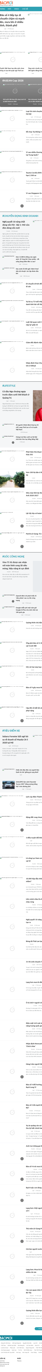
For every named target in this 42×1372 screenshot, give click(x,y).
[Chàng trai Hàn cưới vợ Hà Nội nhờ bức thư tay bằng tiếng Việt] (8, 440)
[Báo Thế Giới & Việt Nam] (27, 800)
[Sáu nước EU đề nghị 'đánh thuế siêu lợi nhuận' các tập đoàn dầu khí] (8, 272)
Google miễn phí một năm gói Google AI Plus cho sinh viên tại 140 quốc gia (27, 610)
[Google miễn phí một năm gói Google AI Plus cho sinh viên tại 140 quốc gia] (8, 611)
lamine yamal (4, 1347)
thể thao (3, 1345)
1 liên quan (37, 134)
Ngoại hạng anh (30, 1347)
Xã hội (40, 1352)
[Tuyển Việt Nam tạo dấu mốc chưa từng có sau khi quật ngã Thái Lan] (13, 59)
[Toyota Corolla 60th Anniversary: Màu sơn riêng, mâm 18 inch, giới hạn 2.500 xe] (12, 180)
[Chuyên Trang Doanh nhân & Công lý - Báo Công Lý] (28, 178)
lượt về (35, 1343)
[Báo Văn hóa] (28, 625)
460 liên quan (38, 690)
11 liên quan (27, 615)
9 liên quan (38, 884)
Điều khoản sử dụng (4, 1362)
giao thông (34, 1352)
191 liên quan (38, 368)
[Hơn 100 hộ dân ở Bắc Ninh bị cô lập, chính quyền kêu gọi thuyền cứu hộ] (12, 479)
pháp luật (12, 1347)
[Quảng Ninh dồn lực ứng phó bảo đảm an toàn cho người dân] (12, 1317)
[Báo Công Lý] (27, 1313)
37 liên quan (38, 985)
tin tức (20, 1350)
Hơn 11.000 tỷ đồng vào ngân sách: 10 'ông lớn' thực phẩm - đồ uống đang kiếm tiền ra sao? (27, 259)
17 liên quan (28, 789)
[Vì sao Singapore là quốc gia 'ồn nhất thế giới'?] (12, 200)
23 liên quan (39, 1049)
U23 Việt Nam (20, 1347)
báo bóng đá (21, 1345)
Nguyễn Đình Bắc (27, 1343)
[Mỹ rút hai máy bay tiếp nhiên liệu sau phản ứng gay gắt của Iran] (12, 674)
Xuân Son (14, 1350)
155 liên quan (14, 231)
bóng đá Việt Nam (5, 1343)
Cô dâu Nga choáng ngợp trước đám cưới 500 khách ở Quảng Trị (15, 394)
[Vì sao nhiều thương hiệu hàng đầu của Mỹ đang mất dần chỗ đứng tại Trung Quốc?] (12, 159)
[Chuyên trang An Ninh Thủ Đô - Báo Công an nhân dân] (29, 73)
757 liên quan (38, 1295)
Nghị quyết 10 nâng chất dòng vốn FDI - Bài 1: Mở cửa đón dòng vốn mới (15, 225)
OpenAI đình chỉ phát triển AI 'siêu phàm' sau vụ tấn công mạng (26, 598)
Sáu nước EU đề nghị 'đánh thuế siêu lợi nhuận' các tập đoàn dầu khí (27, 271)
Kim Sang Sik (26, 1352)
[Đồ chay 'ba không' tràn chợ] (12, 139)
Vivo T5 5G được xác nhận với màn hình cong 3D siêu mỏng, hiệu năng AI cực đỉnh (15, 565)
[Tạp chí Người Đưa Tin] (4, 571)
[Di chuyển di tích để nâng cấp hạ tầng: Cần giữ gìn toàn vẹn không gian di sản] (12, 291)
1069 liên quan (15, 571)
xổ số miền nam (28, 1350)
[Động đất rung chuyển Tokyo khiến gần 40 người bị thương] (12, 824)
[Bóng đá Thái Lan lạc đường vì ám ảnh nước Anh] (12, 948)
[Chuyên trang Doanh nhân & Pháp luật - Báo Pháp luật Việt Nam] (18, 615)
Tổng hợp (19, 1361)
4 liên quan (37, 648)
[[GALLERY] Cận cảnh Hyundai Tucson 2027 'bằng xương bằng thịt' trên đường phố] (8, 785)
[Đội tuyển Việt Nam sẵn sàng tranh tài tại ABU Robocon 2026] (15, 91)
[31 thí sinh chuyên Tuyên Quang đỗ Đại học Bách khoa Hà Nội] (12, 969)
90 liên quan (28, 603)
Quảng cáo (2, 1366)
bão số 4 (37, 1345)
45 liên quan (38, 1231)
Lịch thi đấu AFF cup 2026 (7, 1352)
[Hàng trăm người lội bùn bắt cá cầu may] (12, 1071)
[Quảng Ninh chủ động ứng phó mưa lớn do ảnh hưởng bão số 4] (12, 629)
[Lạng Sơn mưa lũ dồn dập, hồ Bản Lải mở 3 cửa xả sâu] (12, 989)
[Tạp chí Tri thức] (27, 196)
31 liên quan (37, 1131)
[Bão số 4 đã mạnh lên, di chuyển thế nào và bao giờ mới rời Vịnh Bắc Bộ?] (12, 1112)
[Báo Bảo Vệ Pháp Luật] (27, 516)
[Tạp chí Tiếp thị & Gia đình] (17, 264)
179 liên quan (10, 28)
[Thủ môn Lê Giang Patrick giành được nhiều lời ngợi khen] (12, 1235)
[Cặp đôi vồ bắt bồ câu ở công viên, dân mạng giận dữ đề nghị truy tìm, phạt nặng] (12, 715)
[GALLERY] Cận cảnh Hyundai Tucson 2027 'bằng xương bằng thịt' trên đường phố (26, 784)
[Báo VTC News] (28, 478)
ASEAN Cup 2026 (12, 1345)
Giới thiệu (2, 1361)
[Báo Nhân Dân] (5, 104)
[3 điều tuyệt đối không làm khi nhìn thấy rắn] (12, 845)
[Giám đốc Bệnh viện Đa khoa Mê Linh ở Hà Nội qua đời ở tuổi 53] (12, 349)
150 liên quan (38, 327)
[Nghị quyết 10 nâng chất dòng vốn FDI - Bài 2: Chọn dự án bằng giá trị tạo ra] (12, 926)
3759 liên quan (37, 457)
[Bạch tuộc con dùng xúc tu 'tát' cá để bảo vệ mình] (12, 1195)
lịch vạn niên (29, 1345)
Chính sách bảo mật (4, 1364)
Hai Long (18, 1352)
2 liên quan (38, 713)
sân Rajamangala (5, 1350)
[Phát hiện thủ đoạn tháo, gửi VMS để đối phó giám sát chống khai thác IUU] (12, 459)
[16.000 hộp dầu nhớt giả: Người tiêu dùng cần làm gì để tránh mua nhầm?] (12, 886)
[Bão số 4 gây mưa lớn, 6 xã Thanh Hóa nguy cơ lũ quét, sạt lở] (12, 694)
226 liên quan (15, 746)
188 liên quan (26, 276)
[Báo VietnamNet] (30, 104)
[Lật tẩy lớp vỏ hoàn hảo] (12, 520)
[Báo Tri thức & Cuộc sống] (18, 603)
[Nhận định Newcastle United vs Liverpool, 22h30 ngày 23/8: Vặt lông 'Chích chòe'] (12, 1051)
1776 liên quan (37, 117)
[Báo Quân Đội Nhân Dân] (28, 1029)
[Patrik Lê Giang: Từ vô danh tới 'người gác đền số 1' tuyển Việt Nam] (12, 541)
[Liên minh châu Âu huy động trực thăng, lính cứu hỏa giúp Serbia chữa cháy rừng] (12, 906)
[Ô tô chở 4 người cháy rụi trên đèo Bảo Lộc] (12, 1010)
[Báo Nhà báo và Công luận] (28, 820)
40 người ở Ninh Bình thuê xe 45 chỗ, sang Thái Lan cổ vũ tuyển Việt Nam (27, 427)
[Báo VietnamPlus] (28, 289)
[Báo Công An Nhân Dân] (29, 1005)
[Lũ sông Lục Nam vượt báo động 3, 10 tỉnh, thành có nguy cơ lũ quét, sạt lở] (12, 865)
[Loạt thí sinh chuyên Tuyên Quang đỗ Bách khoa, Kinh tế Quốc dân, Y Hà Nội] (12, 118)
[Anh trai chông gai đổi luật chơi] (12, 1153)
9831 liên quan (38, 799)
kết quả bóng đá (16, 1343)
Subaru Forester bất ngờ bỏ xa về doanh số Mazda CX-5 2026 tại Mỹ (15, 739)
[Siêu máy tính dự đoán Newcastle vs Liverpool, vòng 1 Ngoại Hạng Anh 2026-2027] (12, 500)
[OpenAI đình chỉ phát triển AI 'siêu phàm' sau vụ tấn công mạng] (8, 599)
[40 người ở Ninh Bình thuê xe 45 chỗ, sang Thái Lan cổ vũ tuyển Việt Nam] (8, 428)
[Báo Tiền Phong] (2, 73)
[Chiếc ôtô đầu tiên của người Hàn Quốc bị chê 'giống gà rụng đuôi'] (8, 773)
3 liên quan (15, 104)
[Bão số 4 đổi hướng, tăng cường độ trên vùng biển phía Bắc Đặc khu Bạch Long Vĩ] (12, 1091)
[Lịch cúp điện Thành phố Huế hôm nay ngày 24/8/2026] (12, 804)
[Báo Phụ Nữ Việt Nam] (29, 1275)
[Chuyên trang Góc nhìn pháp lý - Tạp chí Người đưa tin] (27, 840)
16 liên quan (37, 925)
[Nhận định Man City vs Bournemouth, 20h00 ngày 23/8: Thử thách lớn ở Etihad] (12, 370)
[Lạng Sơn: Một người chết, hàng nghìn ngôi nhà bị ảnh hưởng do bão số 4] (12, 1215)
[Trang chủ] (6, 3)
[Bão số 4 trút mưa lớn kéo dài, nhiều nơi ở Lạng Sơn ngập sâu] (12, 1173)
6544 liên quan (24, 432)
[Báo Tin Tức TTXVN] (1, 29)
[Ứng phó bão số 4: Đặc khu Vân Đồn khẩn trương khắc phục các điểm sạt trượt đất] (12, 650)
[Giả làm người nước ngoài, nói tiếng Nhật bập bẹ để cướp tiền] (12, 1256)
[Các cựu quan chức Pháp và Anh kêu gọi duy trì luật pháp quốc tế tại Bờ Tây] (12, 1297)
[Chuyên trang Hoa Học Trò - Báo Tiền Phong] (27, 1110)
